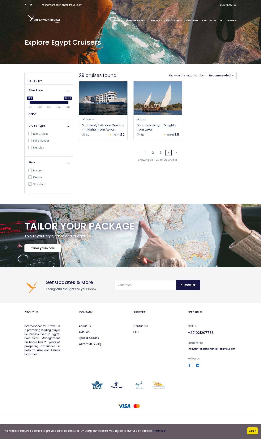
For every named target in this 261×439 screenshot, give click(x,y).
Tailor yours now (42, 248)
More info (159, 431)
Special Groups (89, 338)
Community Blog (90, 344)
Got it (252, 431)
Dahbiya (38, 147)
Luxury (37, 170)
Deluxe (37, 177)
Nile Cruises (40, 134)
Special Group (212, 20)
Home (118, 20)
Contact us (140, 326)
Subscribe (188, 285)
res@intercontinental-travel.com (62, 5)
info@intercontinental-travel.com (211, 349)
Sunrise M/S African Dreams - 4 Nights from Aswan (103, 127)
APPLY (32, 114)
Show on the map (180, 75)
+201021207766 (227, 5)
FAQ (136, 332)
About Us (85, 326)
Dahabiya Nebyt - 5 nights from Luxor (156, 127)
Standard (39, 184)
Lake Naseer (41, 141)
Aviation (192, 20)
